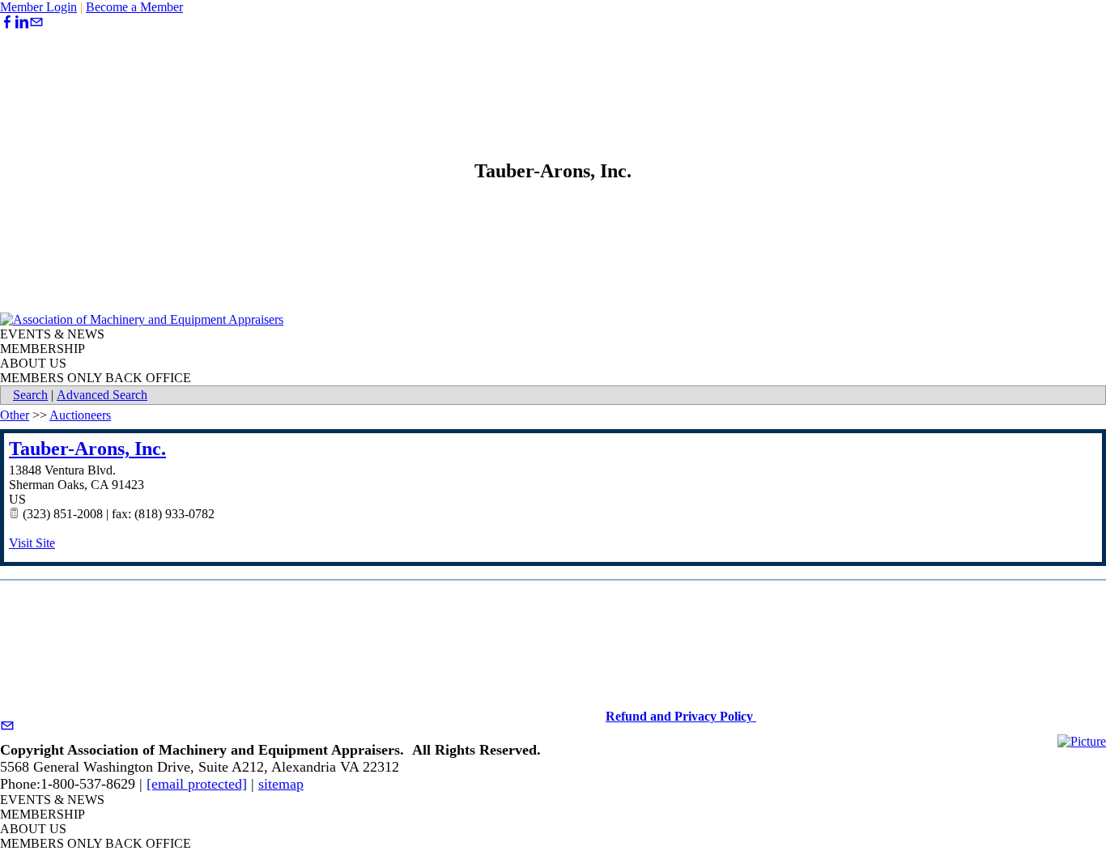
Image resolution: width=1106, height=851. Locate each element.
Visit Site (32, 543)
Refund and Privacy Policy (681, 716)
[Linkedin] (21, 22)
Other (14, 415)
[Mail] (36, 22)
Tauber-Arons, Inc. (87, 448)
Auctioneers (80, 415)
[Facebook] (7, 22)
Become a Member (134, 7)
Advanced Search (102, 395)
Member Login (38, 7)
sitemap (281, 784)
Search (30, 395)
